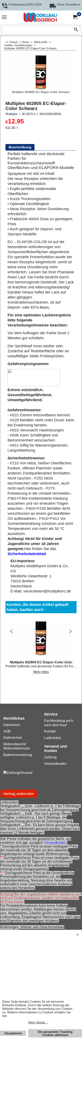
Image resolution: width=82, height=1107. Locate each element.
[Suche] (76, 30)
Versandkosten (55, 842)
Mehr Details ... (38, 1022)
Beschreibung (20, 147)
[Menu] (4, 18)
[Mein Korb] (75, 17)
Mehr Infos (41, 672)
